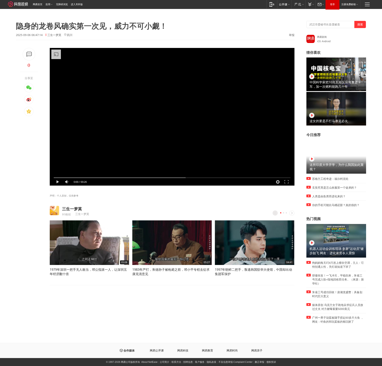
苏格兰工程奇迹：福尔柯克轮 (330, 178)
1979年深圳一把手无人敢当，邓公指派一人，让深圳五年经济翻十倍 (88, 271)
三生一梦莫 (54, 35)
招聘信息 (188, 362)
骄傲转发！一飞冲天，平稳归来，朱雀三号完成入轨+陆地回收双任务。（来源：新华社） (338, 279)
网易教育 (207, 350)
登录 (332, 4)
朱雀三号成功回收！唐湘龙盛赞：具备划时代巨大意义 (337, 294)
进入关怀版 (77, 4)
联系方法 (176, 362)
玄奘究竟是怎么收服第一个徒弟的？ (334, 187)
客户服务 (200, 362)
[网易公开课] (284, 4)
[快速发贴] (28, 54)
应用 (48, 4)
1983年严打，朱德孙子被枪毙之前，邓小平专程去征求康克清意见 (171, 271)
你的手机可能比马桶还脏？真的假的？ (336, 205)
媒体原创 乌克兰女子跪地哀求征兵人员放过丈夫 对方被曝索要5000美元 (337, 307)
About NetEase (149, 362)
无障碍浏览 (62, 4)
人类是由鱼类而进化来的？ (329, 196)
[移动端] (272, 4)
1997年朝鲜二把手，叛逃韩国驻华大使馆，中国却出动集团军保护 (253, 271)
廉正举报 (259, 362)
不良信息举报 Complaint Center (235, 362)
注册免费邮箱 (348, 4)
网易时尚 (232, 350)
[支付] (310, 4)
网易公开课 (157, 350)
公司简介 (164, 362)
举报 (291, 35)
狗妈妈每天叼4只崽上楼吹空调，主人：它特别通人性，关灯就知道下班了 (338, 264)
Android (326, 41)
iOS (319, 41)
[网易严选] (298, 4)
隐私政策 (211, 362)
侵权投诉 (271, 362)
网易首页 (37, 4)
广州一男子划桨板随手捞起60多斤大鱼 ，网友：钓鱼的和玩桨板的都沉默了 (337, 319)
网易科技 (182, 350)
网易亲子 (256, 350)
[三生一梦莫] (54, 210)
